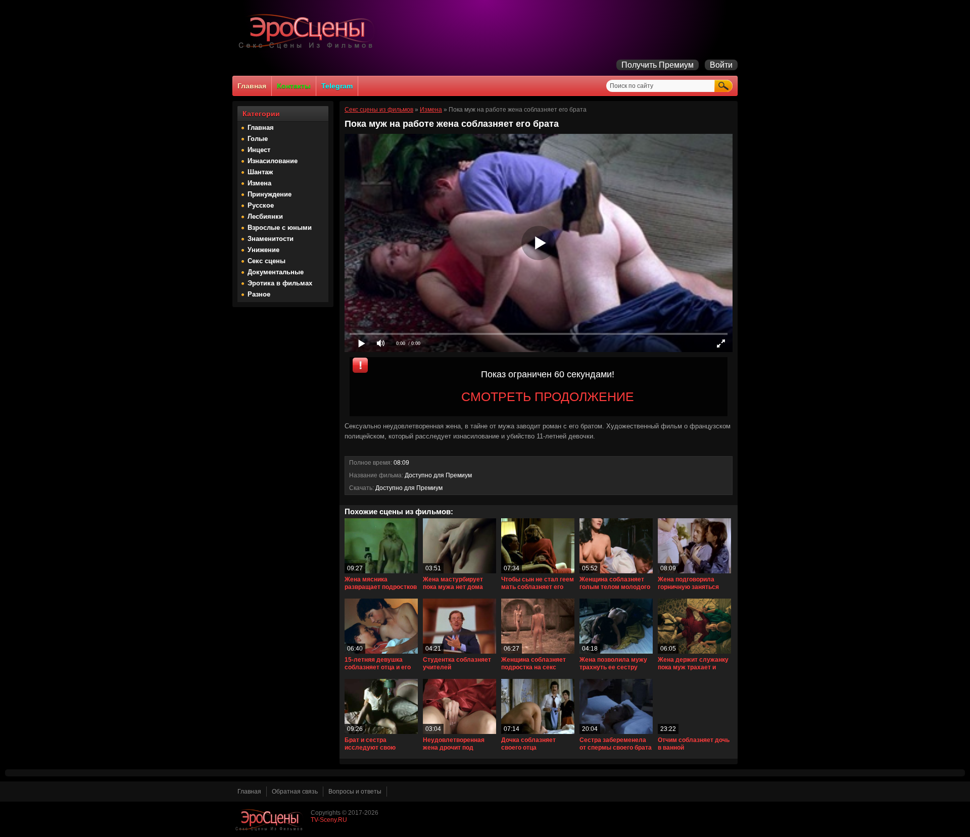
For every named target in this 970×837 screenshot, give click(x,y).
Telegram (337, 86)
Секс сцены (266, 261)
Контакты (294, 86)
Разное (259, 294)
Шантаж (260, 172)
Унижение (263, 250)
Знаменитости (271, 238)
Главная (251, 86)
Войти (721, 65)
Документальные (276, 272)
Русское (261, 205)
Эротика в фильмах (280, 283)
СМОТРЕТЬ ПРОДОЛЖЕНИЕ (547, 396)
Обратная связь (295, 791)
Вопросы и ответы (354, 791)
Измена (259, 183)
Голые (258, 138)
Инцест (259, 150)
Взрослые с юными (280, 227)
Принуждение (270, 194)
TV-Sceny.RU (329, 819)
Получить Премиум (657, 65)
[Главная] (308, 48)
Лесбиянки (265, 216)
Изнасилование (273, 161)
